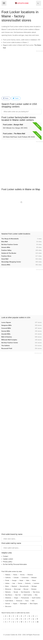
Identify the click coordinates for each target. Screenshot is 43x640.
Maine (7, 586)
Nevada (16, 592)
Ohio (36, 595)
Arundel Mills (5, 334)
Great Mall (4, 259)
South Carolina (36, 598)
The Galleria (5, 345)
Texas (27, 600)
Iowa (13, 583)
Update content (8, 559)
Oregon (16, 598)
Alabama (7, 574)
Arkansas (30, 574)
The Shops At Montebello (10, 238)
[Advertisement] (21, 73)
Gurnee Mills (5, 331)
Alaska (15, 574)
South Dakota (9, 600)
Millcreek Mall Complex (9, 340)
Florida (7, 580)
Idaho (27, 580)
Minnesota (8, 589)
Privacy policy (7, 561)
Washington (23, 603)
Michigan (34, 586)
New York (18, 595)
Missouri (26, 589)
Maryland (14, 586)
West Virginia (34, 603)
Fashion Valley (6, 250)
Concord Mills (6, 328)
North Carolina (28, 595)
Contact (5, 556)
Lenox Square (6, 322)
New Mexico (8, 595)
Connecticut (25, 577)
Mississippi (17, 589)
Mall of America (6, 337)
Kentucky (28, 583)
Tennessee (19, 600)
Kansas (20, 583)
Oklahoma (8, 598)
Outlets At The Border (8, 253)
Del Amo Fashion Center (9, 244)
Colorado (16, 577)
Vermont (7, 603)
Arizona (22, 574)
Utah (33, 600)
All (37, 622)
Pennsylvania (25, 598)
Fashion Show (6, 256)
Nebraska (8, 592)
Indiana (7, 583)
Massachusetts (24, 586)
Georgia (14, 580)
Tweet (16, 98)
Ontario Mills (5, 247)
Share (6, 98)
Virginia (15, 603)
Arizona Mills (5, 264)
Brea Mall (4, 241)
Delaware (34, 577)
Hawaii (21, 580)
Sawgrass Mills (6, 325)
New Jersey (36, 592)
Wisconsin (8, 606)
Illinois (34, 580)
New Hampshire (25, 592)
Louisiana (36, 583)
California (8, 577)
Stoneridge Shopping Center (11, 262)
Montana (33, 589)
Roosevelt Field (6, 348)
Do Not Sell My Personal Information (15, 564)
